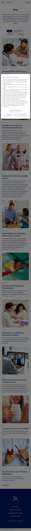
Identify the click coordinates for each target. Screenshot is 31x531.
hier (14, 105)
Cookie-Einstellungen (15, 110)
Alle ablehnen (9, 114)
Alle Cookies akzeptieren (21, 114)
